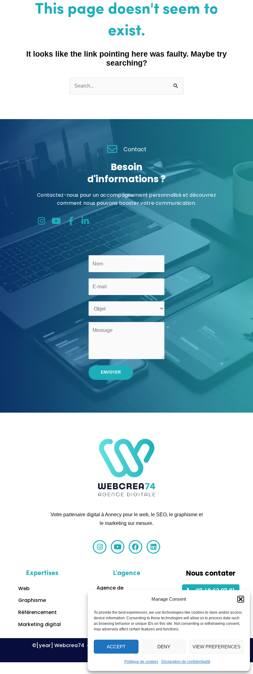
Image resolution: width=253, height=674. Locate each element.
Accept (116, 646)
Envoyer (111, 372)
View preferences (216, 646)
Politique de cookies (141, 661)
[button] (241, 599)
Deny (163, 646)
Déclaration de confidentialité (185, 661)
